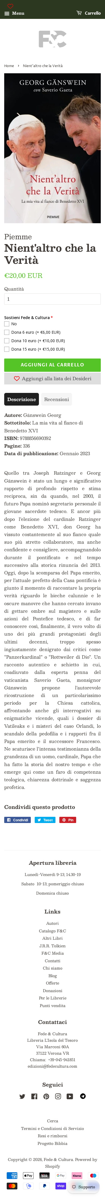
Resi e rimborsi (52, 1135)
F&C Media (52, 953)
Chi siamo (52, 968)
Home (9, 66)
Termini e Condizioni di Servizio (52, 1128)
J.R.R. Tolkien (52, 946)
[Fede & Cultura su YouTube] (70, 1097)
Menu (17, 13)
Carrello (92, 13)
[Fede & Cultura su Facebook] (34, 1097)
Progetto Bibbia (52, 1143)
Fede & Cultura (58, 1159)
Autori (52, 923)
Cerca (52, 1121)
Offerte (52, 983)
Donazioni (52, 990)
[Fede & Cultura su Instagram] (58, 1097)
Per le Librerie (52, 998)
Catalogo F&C (52, 931)
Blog (52, 975)
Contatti (52, 960)
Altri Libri (52, 938)
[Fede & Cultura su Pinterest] (46, 1097)
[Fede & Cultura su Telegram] (83, 1097)
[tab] (21, 399)
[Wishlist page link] (10, 6)
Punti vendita (53, 1005)
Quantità (14, 289)
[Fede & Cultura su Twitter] (22, 1097)
